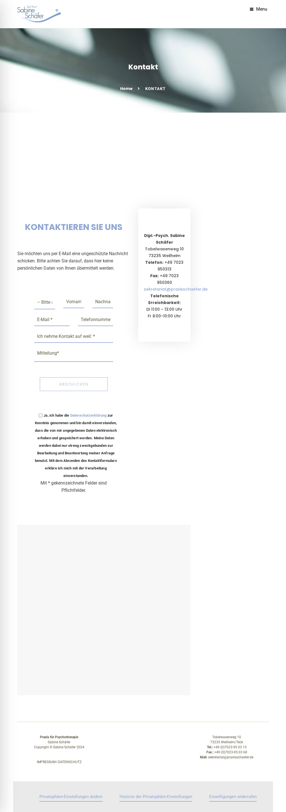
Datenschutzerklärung (88, 415)
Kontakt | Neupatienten (149, 185)
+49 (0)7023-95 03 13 (230, 747)
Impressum (46, 762)
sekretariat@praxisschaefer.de (176, 289)
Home (126, 88)
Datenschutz (70, 762)
